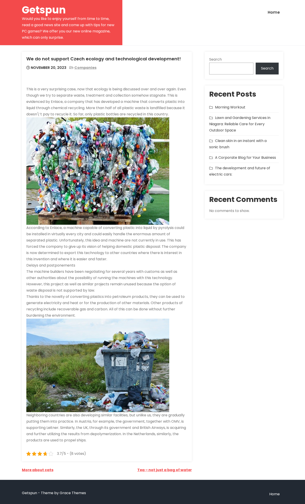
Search (215, 59)
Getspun (44, 10)
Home (274, 12)
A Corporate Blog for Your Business (245, 157)
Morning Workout (230, 107)
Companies (85, 67)
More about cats (37, 469)
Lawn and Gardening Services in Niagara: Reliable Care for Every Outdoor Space (239, 124)
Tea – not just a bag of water (164, 469)
